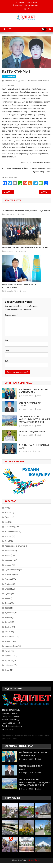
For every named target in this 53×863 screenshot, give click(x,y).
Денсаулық (10, 527)
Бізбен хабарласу (31, 5)
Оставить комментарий (39, 81)
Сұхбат (8, 594)
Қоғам (7, 641)
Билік (7, 517)
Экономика (9, 637)
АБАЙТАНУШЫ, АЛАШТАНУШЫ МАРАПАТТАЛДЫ (33, 390)
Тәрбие (8, 627)
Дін (6, 522)
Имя (7, 340)
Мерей (8, 555)
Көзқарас (9, 551)
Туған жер (9, 613)
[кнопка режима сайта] (44, 29)
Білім (7, 513)
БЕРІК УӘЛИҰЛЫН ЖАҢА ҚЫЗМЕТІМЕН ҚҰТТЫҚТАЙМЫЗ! (19, 286)
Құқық (7, 651)
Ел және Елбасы (11, 532)
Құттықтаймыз (9, 76)
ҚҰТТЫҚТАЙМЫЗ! (10, 192)
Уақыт (7, 632)
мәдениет (9, 560)
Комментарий (11, 315)
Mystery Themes (34, 860)
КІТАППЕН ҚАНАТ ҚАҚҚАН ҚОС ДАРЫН (34, 446)
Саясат (8, 579)
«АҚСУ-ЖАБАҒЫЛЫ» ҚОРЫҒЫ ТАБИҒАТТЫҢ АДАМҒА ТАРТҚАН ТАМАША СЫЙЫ (34, 419)
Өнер (7, 670)
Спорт (7, 589)
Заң (6, 541)
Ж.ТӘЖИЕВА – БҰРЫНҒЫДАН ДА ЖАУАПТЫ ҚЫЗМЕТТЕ (26, 211)
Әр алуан (9, 660)
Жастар (8, 536)
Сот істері (9, 584)
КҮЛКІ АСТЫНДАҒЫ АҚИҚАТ (33, 431)
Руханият (9, 574)
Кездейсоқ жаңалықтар (15, 546)
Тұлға (7, 622)
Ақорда (8, 508)
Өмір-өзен (9, 665)
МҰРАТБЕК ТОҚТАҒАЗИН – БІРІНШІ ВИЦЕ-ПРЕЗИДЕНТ (25, 248)
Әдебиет (8, 656)
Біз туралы (18, 5)
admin (23, 81)
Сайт (7, 361)
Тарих (7, 603)
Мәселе (8, 565)
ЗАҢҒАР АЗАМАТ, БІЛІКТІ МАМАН (31, 404)
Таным (8, 598)
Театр (7, 608)
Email (7, 351)
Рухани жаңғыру (12, 570)
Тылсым (8, 617)
